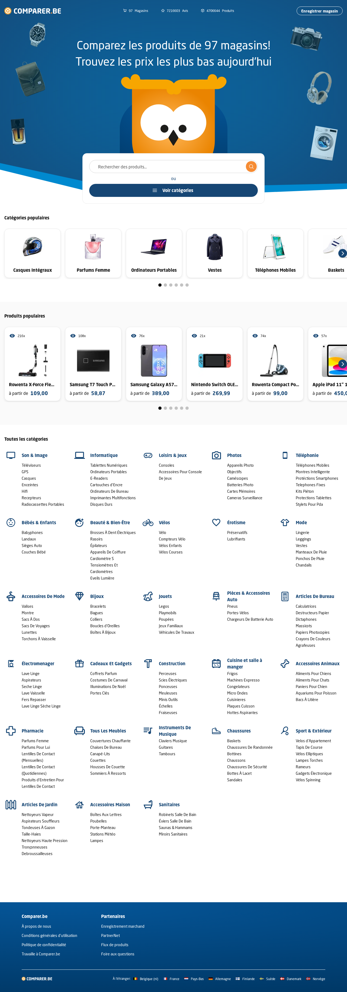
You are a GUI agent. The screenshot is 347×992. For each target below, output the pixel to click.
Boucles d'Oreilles (105, 625)
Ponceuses (168, 686)
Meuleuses (168, 693)
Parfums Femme (35, 740)
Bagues (96, 612)
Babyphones (32, 532)
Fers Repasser (34, 699)
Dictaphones (306, 619)
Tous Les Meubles (108, 731)
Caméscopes (237, 478)
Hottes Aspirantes (242, 712)
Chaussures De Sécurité (247, 766)
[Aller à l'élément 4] (176, 285)
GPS (25, 471)
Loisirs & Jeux (173, 455)
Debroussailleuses (37, 853)
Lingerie (302, 532)
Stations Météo (102, 834)
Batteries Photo (240, 484)
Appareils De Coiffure (108, 552)
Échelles (166, 706)
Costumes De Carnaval (108, 680)
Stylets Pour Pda (309, 504)
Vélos (164, 522)
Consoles (166, 465)
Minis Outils (168, 699)
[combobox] (173, 166)
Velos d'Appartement (313, 740)
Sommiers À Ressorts (108, 773)
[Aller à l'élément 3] (170, 285)
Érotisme (236, 522)
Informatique (104, 455)
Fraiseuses (168, 712)
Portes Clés (99, 693)
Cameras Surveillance (244, 497)
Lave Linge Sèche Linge (41, 706)
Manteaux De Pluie (311, 552)
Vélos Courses (171, 552)
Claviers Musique (173, 740)
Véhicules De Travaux (176, 632)
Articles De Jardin (39, 804)
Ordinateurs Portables (108, 471)
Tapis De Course (309, 747)
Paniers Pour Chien (311, 686)
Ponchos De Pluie (310, 558)
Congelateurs (238, 686)
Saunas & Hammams (175, 827)
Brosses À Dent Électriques (113, 532)
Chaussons (236, 760)
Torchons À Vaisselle (39, 638)
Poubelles (98, 821)
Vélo (162, 532)
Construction (172, 663)
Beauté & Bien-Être (110, 522)
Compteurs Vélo (172, 539)
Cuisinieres (236, 699)
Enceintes (30, 484)
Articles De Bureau (315, 596)
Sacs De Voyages (36, 625)
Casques (29, 478)
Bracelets (98, 606)
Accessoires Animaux (318, 663)
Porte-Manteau (102, 827)
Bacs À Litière (307, 699)
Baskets (234, 740)
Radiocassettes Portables (43, 504)
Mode (301, 522)
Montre (28, 612)
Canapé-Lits (100, 753)
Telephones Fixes (310, 484)
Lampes (96, 840)
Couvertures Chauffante (110, 740)
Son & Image (34, 455)
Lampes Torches (309, 760)
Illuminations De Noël (108, 686)
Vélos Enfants (170, 545)
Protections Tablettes (314, 497)
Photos (234, 455)
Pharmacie (32, 731)
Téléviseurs (31, 465)
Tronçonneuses (34, 847)
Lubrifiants (236, 539)
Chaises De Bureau (106, 747)
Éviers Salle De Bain (175, 821)
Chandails (304, 565)
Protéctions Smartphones (317, 478)
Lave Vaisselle (33, 693)
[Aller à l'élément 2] (165, 285)
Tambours (167, 753)
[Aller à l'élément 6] (187, 285)
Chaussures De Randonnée (250, 747)
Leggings (303, 539)
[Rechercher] (251, 166)
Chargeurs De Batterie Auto (250, 619)
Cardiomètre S (102, 558)
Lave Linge (31, 673)
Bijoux (97, 596)
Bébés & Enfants (39, 522)
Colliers (96, 619)
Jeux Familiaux (171, 625)
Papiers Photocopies (313, 632)
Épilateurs (98, 545)
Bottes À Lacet (239, 773)
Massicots (304, 625)
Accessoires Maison (110, 804)
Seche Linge (32, 686)
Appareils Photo (240, 465)
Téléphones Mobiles (312, 465)
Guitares (166, 747)
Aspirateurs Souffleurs (41, 821)
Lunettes (29, 632)
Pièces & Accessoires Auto (248, 596)
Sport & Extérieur (314, 731)
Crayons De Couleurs (313, 638)
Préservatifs (237, 532)
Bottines (234, 753)
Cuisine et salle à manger (244, 664)
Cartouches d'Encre (106, 484)
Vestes (301, 545)
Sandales (234, 779)
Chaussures (239, 731)
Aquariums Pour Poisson (316, 693)
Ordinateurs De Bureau (109, 491)
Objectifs (234, 471)
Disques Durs (101, 504)
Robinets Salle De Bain (177, 814)
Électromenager (38, 663)
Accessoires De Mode (43, 596)
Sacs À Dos (31, 619)
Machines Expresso (243, 680)
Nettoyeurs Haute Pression (45, 840)
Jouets (165, 596)
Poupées (166, 619)
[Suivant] (342, 253)
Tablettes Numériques (108, 465)
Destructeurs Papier (312, 612)
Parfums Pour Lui (36, 747)
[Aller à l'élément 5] (181, 285)
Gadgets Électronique (314, 773)
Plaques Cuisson (241, 706)
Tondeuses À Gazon (38, 827)
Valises (27, 606)
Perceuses (167, 673)
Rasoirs (96, 539)
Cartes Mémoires (241, 491)
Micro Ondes (237, 693)
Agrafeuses (305, 645)
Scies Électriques (173, 680)
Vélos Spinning (308, 779)
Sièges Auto (32, 545)
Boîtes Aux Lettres (106, 814)
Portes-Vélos (238, 612)
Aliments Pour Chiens (313, 673)
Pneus (232, 606)
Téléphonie (307, 455)
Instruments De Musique (175, 731)
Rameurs (303, 766)
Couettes (98, 760)
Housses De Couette (107, 766)
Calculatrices (306, 606)
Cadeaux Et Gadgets (111, 663)
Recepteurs (31, 497)
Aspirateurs (31, 680)
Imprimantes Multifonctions (113, 497)
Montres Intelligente (313, 471)
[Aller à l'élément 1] (160, 285)
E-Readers (99, 478)
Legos (164, 606)
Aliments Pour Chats (312, 680)
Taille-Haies (31, 834)
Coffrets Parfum (103, 673)
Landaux (29, 539)
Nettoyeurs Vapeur (38, 814)
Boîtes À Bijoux (103, 632)
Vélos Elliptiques (309, 753)
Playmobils (167, 612)
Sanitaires (169, 804)
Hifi (25, 491)
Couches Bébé (34, 552)
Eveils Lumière (102, 578)
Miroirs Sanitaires (173, 834)
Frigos (232, 673)
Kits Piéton (305, 491)
